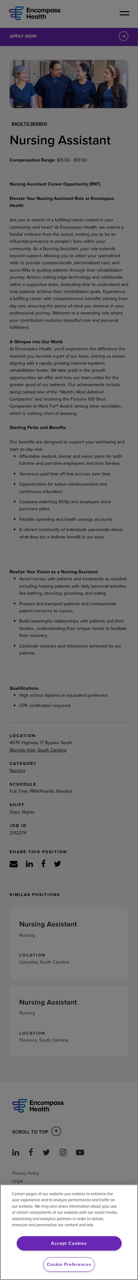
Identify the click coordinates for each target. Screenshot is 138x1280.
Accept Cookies (69, 1243)
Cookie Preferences (69, 1264)
